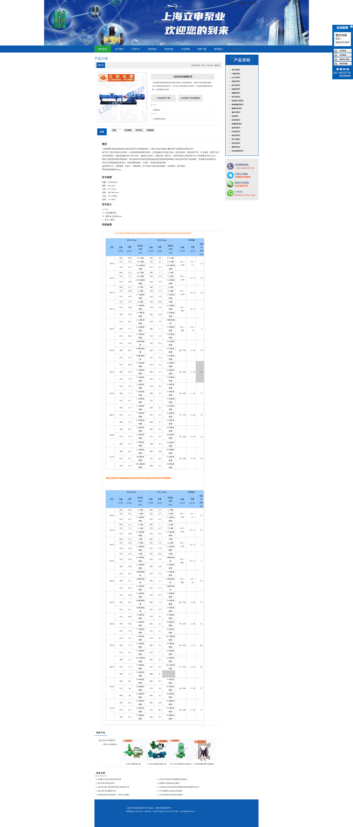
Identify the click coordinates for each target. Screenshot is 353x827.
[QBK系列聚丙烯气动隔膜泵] (204, 761)
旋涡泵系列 (236, 128)
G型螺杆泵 (156, 110)
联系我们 (218, 49)
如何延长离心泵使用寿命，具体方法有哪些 (113, 795)
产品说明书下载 (163, 98)
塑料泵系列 (236, 147)
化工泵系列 (236, 77)
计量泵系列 (236, 74)
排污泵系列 (236, 97)
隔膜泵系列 (236, 93)
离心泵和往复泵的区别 (106, 783)
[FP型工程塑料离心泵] (133, 761)
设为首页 (232, 3)
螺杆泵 (217, 65)
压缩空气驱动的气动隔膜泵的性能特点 (173, 779)
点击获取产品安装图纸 (190, 98)
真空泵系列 (236, 135)
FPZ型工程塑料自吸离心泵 (157, 764)
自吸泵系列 (236, 89)
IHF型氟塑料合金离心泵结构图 (170, 791)
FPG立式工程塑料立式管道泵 (180, 764)
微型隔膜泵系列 (237, 104)
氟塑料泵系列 (237, 108)
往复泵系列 (236, 132)
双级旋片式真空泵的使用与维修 (109, 779)
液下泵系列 (236, 139)
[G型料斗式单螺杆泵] (107, 740)
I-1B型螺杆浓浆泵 (159, 119)
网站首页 (252, 3)
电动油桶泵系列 (237, 151)
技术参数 (128, 130)
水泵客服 (342, 51)
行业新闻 (185, 49)
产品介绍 (209, 65)
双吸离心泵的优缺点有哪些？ (170, 783)
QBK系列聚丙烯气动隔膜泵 (204, 764)
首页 (203, 65)
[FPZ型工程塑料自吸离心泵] (157, 761)
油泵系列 (235, 116)
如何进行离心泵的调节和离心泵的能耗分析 (113, 787)
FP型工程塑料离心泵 (133, 764)
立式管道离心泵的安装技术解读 (170, 795)
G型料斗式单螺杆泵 (110, 744)
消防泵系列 (236, 81)
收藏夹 (242, 3)
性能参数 (150, 130)
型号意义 (139, 130)
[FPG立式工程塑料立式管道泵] (180, 761)
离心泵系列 (236, 70)
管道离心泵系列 (237, 101)
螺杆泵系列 (236, 112)
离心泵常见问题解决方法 (107, 791)
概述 (114, 130)
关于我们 (119, 49)
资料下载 (202, 49)
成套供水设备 (344, 59)
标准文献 (169, 49)
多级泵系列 (236, 120)
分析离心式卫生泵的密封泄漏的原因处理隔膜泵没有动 (179, 787)
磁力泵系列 (236, 85)
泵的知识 (152, 49)
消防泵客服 (343, 64)
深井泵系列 (236, 143)
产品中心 (135, 49)
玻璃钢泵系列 (237, 124)
